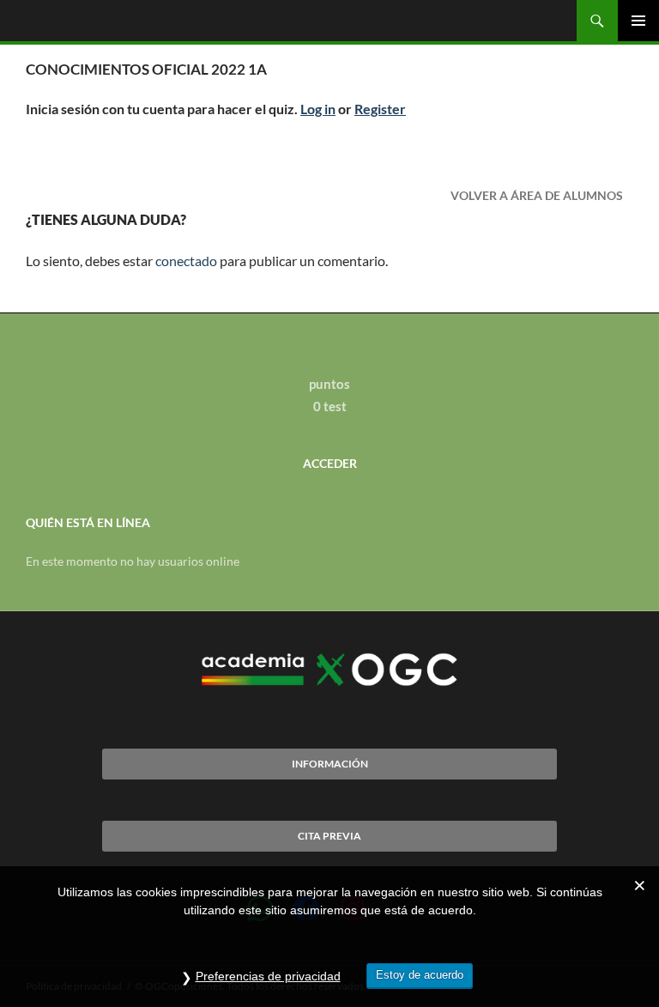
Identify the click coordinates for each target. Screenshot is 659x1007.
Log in (318, 108)
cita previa (329, 835)
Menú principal (638, 20)
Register (380, 108)
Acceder (330, 463)
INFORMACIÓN (330, 763)
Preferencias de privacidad (268, 976)
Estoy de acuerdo (419, 974)
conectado (186, 260)
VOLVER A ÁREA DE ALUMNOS (536, 195)
